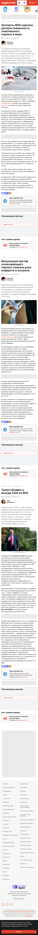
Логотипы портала (26, 860)
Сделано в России (8, 846)
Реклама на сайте (26, 845)
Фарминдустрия (8, 805)
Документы (24, 794)
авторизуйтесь (22, 247)
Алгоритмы (23, 802)
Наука (5, 794)
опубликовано (6, 103)
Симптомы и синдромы (27, 819)
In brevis (21, 257)
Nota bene (6, 827)
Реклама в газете (25, 849)
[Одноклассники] (10, 193)
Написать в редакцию (27, 867)
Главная (3, 21)
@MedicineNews (14, 204)
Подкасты (23, 830)
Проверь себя (7, 831)
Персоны (23, 791)
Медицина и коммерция (10, 835)
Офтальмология (25, 838)
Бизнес (5, 838)
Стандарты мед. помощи (25, 815)
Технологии (6, 798)
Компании (23, 787)
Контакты (23, 863)
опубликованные (7, 337)
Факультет (6, 879)
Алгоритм (6, 813)
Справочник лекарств (27, 823)
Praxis (5, 871)
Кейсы (22, 856)
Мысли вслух (7, 853)
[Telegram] (2, 193)
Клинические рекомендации (25, 806)
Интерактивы (24, 834)
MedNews (6, 875)
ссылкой (4, 105)
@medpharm (24, 677)
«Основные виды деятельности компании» (19, 893)
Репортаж (6, 864)
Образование (7, 791)
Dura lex (5, 849)
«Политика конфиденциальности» (19, 891)
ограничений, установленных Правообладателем (22, 911)
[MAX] (5, 193)
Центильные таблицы (27, 811)
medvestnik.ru (29, 916)
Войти (33, 3)
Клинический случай (9, 817)
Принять (19, 931)
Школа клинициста (12, 257)
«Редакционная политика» (19, 895)
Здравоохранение (17, 486)
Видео (5, 861)
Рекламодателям (25, 841)
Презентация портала (27, 852)
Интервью (6, 868)
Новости (9, 21)
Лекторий (6, 820)
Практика (15, 21)
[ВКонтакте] (7, 193)
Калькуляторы (24, 798)
